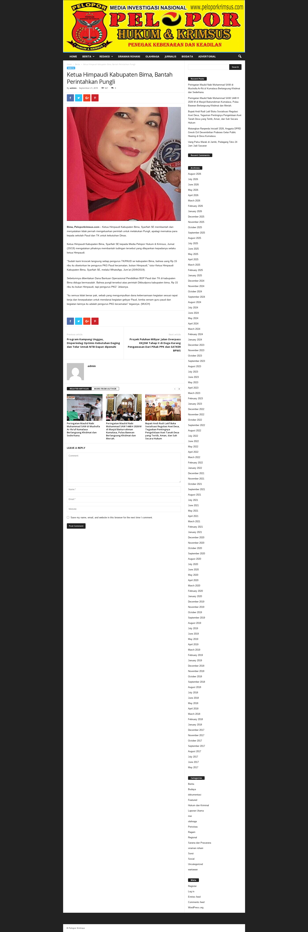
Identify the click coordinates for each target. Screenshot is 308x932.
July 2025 (193, 243)
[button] (240, 56)
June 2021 (193, 505)
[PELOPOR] (154, 26)
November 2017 (196, 735)
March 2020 (194, 585)
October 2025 (195, 227)
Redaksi (104, 56)
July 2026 (193, 179)
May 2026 (193, 190)
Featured (192, 800)
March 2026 (194, 200)
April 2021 (193, 516)
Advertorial (207, 56)
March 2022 (194, 457)
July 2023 (193, 371)
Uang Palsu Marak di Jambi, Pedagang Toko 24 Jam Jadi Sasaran (212, 144)
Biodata (187, 56)
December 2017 (196, 730)
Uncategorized (195, 864)
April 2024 (193, 323)
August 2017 (194, 751)
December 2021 (196, 473)
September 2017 (196, 746)
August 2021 (194, 494)
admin (73, 88)
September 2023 (196, 361)
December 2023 (196, 345)
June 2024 (193, 313)
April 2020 (193, 580)
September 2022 (196, 425)
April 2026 (193, 195)
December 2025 (196, 216)
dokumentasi (194, 794)
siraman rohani (195, 848)
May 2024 (193, 318)
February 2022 (195, 462)
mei (190, 816)
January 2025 (195, 275)
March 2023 (194, 393)
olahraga (192, 821)
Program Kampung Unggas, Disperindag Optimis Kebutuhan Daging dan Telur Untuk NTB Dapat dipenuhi (93, 342)
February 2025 (195, 270)
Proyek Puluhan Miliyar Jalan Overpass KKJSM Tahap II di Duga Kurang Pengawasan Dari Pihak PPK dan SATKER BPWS (154, 344)
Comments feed (196, 902)
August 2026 (194, 174)
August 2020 (194, 559)
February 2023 (195, 398)
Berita (86, 56)
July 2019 (193, 628)
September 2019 (196, 617)
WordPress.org (195, 907)
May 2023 (193, 382)
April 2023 (193, 387)
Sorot (191, 853)
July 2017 (193, 756)
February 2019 (195, 655)
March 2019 (194, 649)
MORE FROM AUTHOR (105, 388)
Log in (191, 891)
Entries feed (194, 896)
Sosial (191, 858)
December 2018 (196, 665)
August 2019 (194, 623)
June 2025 (193, 248)
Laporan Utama (196, 810)
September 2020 (196, 553)
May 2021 (193, 510)
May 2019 (193, 639)
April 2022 (193, 452)
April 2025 (193, 259)
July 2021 (193, 500)
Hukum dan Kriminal (198, 805)
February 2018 (195, 719)
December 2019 (196, 601)
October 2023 (195, 355)
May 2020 (193, 575)
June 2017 (193, 762)
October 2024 (195, 291)
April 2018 (193, 708)
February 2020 (195, 591)
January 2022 (195, 468)
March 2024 (194, 329)
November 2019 (196, 607)
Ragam (191, 832)
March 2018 (194, 714)
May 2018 (193, 703)
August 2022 (194, 430)
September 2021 (196, 489)
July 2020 (193, 564)
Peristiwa (192, 826)
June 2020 (193, 569)
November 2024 (196, 286)
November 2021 (196, 478)
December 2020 (196, 537)
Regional (192, 837)
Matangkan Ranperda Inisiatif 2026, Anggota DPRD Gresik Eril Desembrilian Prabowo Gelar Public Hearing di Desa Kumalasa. (214, 132)
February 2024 (195, 334)
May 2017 (193, 767)
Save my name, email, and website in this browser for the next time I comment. (112, 517)
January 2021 (195, 532)
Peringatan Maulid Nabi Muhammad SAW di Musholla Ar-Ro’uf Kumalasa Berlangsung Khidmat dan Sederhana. (83, 429)
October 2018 (195, 676)
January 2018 (195, 724)
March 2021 (194, 521)
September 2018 (196, 682)
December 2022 (196, 409)
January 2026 (195, 211)
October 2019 (195, 612)
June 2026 (193, 184)
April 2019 (193, 644)
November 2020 (196, 542)
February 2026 (195, 206)
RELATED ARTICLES (79, 388)
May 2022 (193, 446)
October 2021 (195, 484)
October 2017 (195, 740)
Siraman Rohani (129, 56)
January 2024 (195, 339)
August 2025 (194, 238)
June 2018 (193, 698)
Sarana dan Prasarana (199, 842)
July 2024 (193, 307)
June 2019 (193, 633)
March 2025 (194, 264)
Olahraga (152, 56)
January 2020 (195, 596)
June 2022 (193, 441)
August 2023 (194, 366)
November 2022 (196, 414)
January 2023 (195, 403)
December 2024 (196, 280)
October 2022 (195, 419)
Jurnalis (170, 56)
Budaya (192, 789)
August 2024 (194, 302)
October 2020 (195, 548)
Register (192, 886)
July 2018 (193, 692)
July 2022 (193, 436)
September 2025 (196, 232)
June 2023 (193, 377)
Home (73, 56)
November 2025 (196, 222)
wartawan (193, 869)
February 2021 (195, 526)
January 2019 (195, 660)
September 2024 (196, 297)
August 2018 (194, 687)
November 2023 (196, 350)
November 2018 (196, 671)
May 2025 (193, 254)
